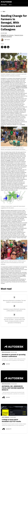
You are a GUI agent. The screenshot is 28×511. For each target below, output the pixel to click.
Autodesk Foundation (6, 36)
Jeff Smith (7, 39)
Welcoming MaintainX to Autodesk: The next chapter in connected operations (14, 301)
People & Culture (18, 35)
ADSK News (4, 4)
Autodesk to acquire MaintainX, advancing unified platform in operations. (14, 310)
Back (4, 11)
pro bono (7, 81)
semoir (8, 160)
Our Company (10, 35)
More (10, 4)
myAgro (13, 88)
